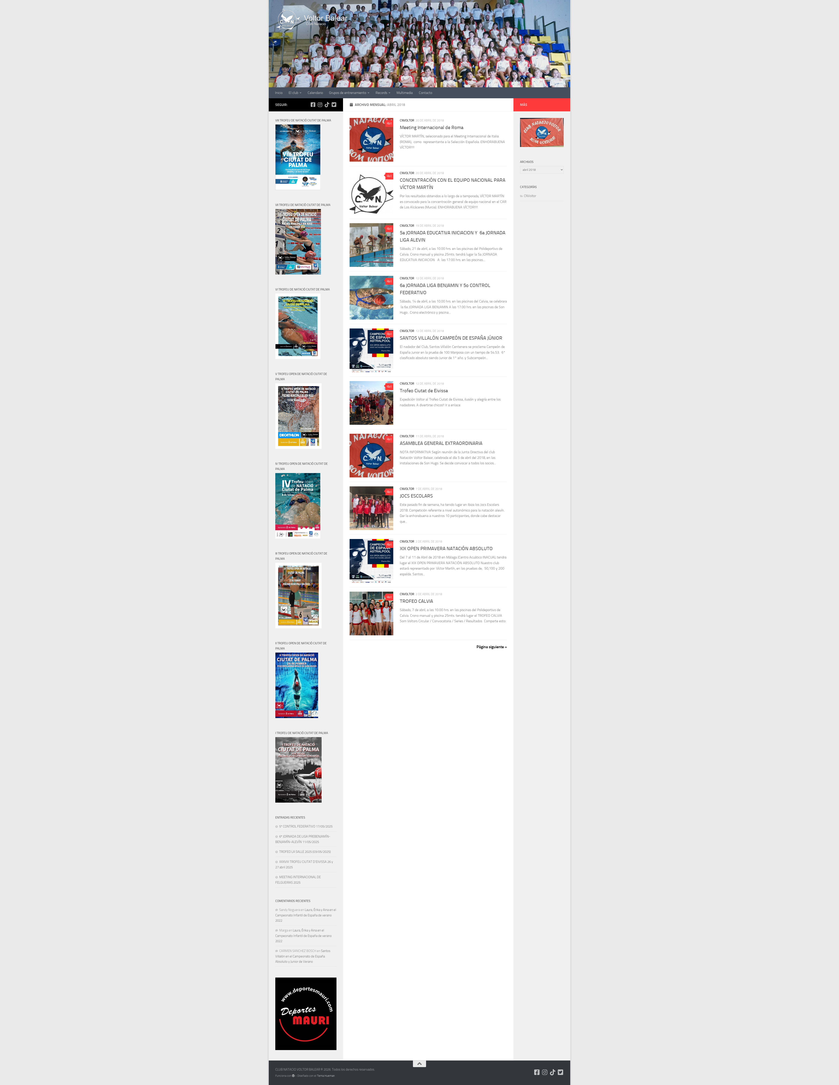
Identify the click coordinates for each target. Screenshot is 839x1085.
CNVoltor (407, 120)
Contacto (425, 93)
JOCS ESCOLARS (416, 496)
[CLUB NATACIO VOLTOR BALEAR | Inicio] (313, 20)
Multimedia (405, 93)
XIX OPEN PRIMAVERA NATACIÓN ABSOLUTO (446, 548)
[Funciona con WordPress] (293, 1075)
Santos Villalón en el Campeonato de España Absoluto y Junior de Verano (302, 956)
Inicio (279, 93)
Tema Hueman (326, 1075)
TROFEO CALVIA (416, 601)
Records (381, 93)
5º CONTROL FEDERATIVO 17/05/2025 (306, 826)
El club (293, 93)
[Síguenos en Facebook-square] (312, 104)
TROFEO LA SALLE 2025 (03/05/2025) (305, 852)
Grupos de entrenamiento (347, 93)
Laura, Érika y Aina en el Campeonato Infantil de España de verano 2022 (305, 915)
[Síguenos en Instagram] (319, 104)
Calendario (315, 93)
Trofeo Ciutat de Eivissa (424, 391)
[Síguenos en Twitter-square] (333, 104)
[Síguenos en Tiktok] (326, 104)
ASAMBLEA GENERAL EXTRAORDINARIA (441, 443)
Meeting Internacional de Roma (431, 127)
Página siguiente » (492, 646)
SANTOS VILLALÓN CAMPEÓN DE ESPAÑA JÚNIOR (451, 338)
